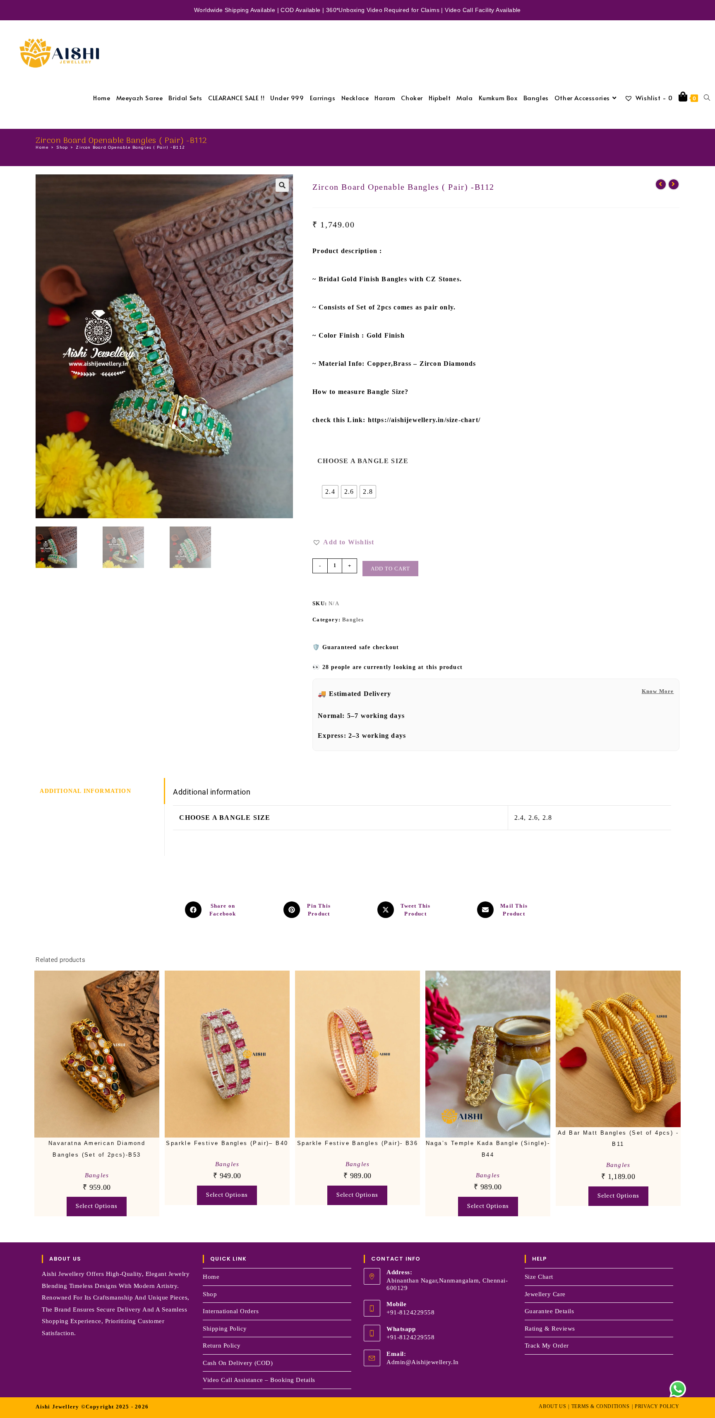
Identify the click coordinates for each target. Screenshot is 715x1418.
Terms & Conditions (600, 1406)
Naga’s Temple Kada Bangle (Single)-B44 (488, 1148)
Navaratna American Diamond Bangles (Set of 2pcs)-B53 (96, 1148)
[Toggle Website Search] (707, 98)
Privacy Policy (657, 1406)
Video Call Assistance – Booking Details (259, 1380)
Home (211, 1276)
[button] (282, 185)
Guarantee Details (549, 1311)
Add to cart (390, 568)
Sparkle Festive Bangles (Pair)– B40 (227, 1143)
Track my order (547, 1345)
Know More (658, 691)
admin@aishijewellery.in (422, 1362)
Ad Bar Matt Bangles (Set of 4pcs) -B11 (618, 1138)
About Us (552, 1406)
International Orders (231, 1311)
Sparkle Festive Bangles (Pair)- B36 (357, 1143)
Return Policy (222, 1345)
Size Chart (539, 1276)
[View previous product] (661, 184)
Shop (210, 1294)
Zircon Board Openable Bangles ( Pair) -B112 (130, 147)
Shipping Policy (225, 1328)
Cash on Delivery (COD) (238, 1363)
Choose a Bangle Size (362, 460)
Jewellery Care (545, 1294)
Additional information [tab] (85, 791)
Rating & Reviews (550, 1328)
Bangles (353, 619)
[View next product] (673, 184)
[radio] (330, 492)
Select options (97, 1206)
